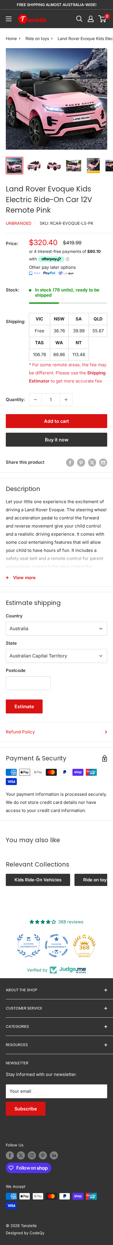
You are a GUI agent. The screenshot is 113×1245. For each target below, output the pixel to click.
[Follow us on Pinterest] (43, 1155)
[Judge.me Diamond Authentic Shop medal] (28, 945)
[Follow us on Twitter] (21, 1155)
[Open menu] (9, 19)
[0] (102, 18)
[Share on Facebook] (70, 462)
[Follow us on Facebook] (10, 1155)
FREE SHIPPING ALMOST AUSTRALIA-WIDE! (56, 4)
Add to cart (56, 421)
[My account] (91, 19)
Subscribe (25, 1109)
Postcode (15, 670)
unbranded (18, 223)
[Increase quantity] (66, 400)
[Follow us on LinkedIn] (54, 1155)
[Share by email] (103, 462)
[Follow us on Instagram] (32, 1155)
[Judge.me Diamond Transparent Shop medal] (56, 945)
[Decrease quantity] (35, 400)
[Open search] (79, 19)
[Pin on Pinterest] (81, 462)
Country (14, 616)
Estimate (24, 706)
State (11, 643)
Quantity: (15, 399)
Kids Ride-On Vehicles (37, 879)
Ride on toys (37, 38)
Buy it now (56, 440)
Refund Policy (20, 732)
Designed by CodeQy (25, 1232)
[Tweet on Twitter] (92, 462)
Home (11, 38)
